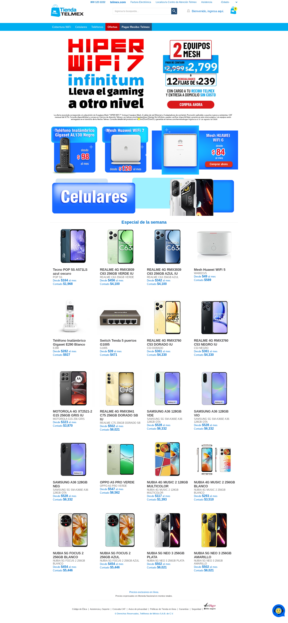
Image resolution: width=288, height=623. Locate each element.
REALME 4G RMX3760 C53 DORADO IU (164, 342)
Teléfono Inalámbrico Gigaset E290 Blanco (69, 342)
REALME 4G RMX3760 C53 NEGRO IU (211, 342)
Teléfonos (97, 26)
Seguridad (196, 609)
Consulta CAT (119, 609)
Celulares (81, 26)
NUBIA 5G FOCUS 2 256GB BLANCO (68, 555)
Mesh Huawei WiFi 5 (209, 270)
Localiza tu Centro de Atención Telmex (176, 2)
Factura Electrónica (140, 2)
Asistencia (206, 2)
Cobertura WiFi (61, 26)
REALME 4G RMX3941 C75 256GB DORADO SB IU (119, 415)
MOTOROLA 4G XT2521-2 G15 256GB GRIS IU (72, 413)
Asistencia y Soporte (100, 609)
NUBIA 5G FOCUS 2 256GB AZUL (115, 555)
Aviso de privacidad (138, 609)
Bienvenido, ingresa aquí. (208, 11)
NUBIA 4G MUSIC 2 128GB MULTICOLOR (167, 484)
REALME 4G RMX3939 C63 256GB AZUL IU (164, 271)
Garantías (184, 609)
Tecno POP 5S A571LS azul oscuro (70, 271)
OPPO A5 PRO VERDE (117, 482)
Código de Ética (79, 609)
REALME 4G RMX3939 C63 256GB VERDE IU (117, 271)
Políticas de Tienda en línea (163, 609)
